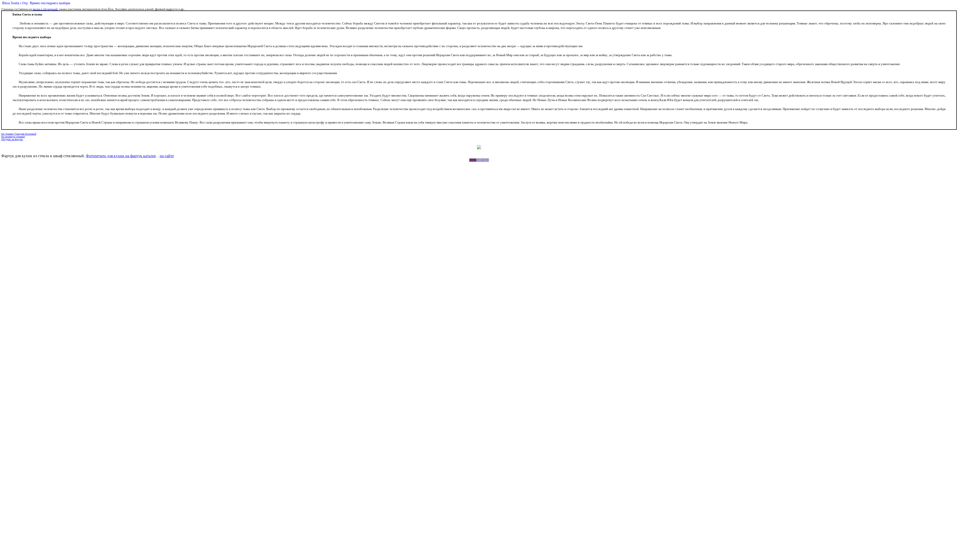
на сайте (167, 156)
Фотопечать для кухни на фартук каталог (121, 156)
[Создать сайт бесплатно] (479, 160)
